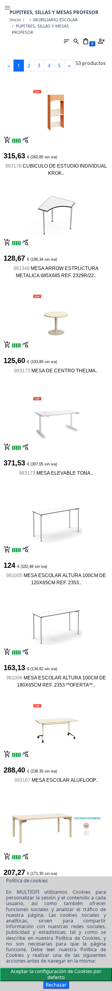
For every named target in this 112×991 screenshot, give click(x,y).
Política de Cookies (78, 938)
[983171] (56, 824)
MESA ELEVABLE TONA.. (64, 473)
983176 (13, 166)
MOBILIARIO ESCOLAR (55, 19)
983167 (22, 780)
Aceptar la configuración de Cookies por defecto (56, 974)
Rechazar (56, 984)
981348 (21, 268)
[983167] (56, 723)
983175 (22, 370)
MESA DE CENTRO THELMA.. (64, 370)
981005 (14, 575)
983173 (27, 473)
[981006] (56, 621)
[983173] (56, 416)
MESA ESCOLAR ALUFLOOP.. (65, 780)
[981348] (56, 212)
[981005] (56, 519)
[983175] (56, 314)
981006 (14, 677)
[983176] (56, 109)
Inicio (15, 19)
